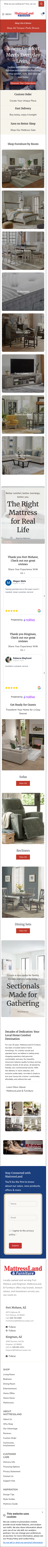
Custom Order (9, 1438)
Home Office (9, 1393)
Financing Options (11, 1466)
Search (41, 4)
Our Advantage (10, 1428)
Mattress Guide (10, 1504)
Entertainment (10, 1388)
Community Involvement (9, 1444)
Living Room (9, 1374)
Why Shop (8, 1424)
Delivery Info (9, 1462)
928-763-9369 (16, 1318)
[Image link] (23, 1270)
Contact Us (8, 1476)
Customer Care (9, 1456)
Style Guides (9, 1499)
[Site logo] (24, 13)
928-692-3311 (18, 1347)
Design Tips (8, 1494)
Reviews (7, 1433)
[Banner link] (23, 169)
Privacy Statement (11, 1471)
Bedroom (7, 1379)
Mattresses (8, 1402)
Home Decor (9, 1398)
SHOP (6, 1369)
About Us (7, 1419)
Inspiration (10, 1489)
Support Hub (9, 1481)
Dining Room (9, 1384)
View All (23, 783)
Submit (15, 1245)
